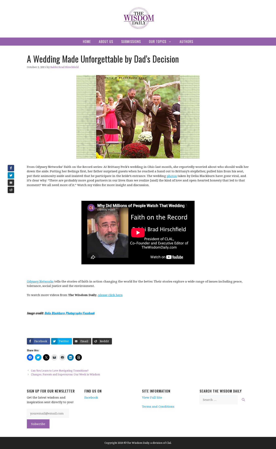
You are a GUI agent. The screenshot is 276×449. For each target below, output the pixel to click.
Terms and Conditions (158, 406)
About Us (106, 41)
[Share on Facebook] (11, 168)
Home (87, 41)
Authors (186, 41)
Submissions (131, 41)
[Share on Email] (11, 182)
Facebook (91, 397)
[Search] (243, 399)
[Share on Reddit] (11, 190)
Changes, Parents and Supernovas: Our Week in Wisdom (65, 374)
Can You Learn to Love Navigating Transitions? (59, 370)
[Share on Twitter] (11, 175)
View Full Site (152, 397)
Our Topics (157, 41)
